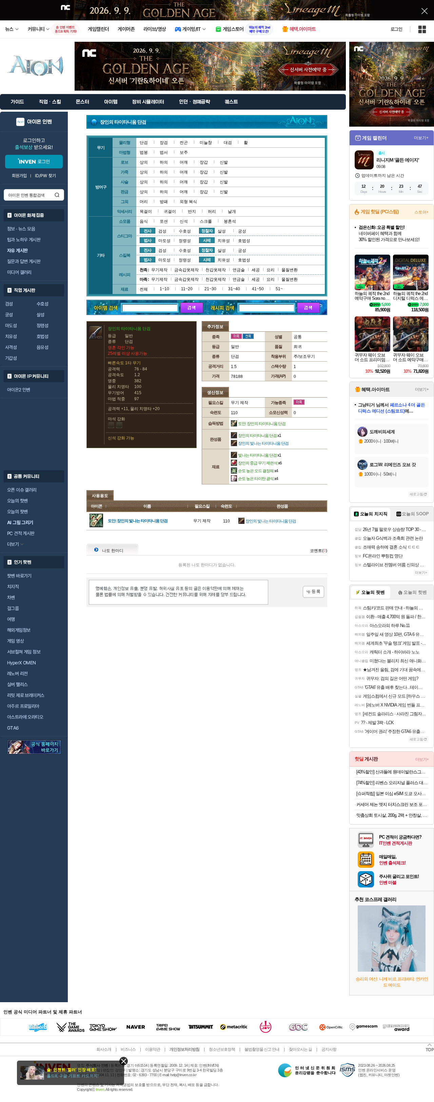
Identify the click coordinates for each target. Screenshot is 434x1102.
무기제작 (159, 270)
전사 (147, 230)
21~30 (210, 289)
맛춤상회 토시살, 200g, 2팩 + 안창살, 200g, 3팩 (392, 815)
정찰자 (207, 230)
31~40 (234, 289)
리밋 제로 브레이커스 (25, 695)
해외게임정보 (18, 630)
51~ (279, 289)
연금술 (239, 270)
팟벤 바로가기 (19, 575)
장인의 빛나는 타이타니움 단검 (263, 443)
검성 (9, 304)
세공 (256, 270)
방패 (164, 201)
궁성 (9, 314)
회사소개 (103, 1049)
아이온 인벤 (39, 122)
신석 (184, 221)
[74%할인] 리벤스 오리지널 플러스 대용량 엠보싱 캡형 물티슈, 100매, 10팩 (392, 782)
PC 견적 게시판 (21, 533)
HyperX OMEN (21, 662)
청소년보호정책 (222, 1049)
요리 (271, 270)
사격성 (11, 347)
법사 (147, 240)
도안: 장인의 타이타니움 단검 (261, 423)
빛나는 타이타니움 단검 (259, 455)
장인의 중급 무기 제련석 (260, 463)
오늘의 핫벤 (17, 500)
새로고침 (416, 494)
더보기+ (421, 138)
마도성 (11, 325)
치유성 (11, 336)
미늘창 (206, 142)
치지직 (13, 586)
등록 (313, 592)
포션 (164, 221)
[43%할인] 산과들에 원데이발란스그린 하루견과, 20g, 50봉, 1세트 (392, 771)
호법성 (42, 336)
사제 (207, 240)
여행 (11, 619)
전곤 (184, 142)
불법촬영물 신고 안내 (261, 1049)
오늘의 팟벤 (17, 511)
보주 (184, 152)
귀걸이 (170, 211)
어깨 (184, 162)
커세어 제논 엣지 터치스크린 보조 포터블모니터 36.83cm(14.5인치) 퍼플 (392, 804)
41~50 (258, 289)
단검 (144, 142)
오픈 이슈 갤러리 (22, 490)
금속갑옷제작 (186, 270)
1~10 (164, 289)
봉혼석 (230, 221)
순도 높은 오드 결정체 (258, 471)
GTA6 (13, 728)
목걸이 (146, 211)
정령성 (42, 325)
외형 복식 (188, 201)
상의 (144, 162)
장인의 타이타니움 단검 (259, 435)
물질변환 (289, 270)
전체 (144, 289)
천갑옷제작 (215, 270)
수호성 (42, 304)
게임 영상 (15, 641)
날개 (232, 211)
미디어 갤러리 (19, 272)
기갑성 (11, 358)
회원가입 (19, 175)
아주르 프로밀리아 (23, 706)
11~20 (187, 289)
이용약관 (152, 1049)
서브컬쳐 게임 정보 (23, 652)
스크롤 (206, 221)
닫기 (123, 1061)
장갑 (204, 162)
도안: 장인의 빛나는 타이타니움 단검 (137, 520)
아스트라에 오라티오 (25, 717)
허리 (212, 211)
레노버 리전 (17, 673)
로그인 (396, 29)
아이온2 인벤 (18, 389)
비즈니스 (128, 1049)
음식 (144, 221)
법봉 (144, 152)
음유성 (42, 347)
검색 (57, 194)
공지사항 (328, 1049)
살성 (40, 314)
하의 (164, 162)
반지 (192, 211)
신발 (224, 162)
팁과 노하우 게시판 (23, 239)
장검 (164, 142)
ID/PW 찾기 (45, 175)
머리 (144, 201)
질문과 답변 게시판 (23, 261)
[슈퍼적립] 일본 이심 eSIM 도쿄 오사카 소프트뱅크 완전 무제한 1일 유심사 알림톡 (392, 793)
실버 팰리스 (17, 684)
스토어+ (421, 212)
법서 (164, 152)
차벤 (11, 597)
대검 (228, 142)
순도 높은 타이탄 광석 (258, 478)
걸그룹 (13, 608)
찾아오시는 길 (300, 1049)
